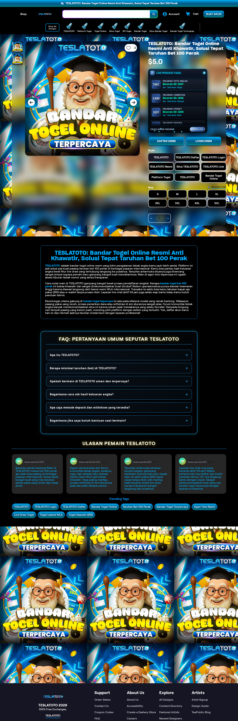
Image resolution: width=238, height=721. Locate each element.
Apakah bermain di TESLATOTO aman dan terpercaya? (89, 381)
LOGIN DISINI (203, 141)
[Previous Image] (31, 102)
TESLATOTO (52, 265)
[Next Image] (133, 102)
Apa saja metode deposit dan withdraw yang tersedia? (90, 407)
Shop (23, 14)
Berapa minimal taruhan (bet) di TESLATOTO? (83, 368)
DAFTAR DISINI (166, 141)
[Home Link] (45, 14)
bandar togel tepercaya (98, 301)
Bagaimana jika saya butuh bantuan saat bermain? (88, 420)
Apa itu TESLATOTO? (64, 355)
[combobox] (106, 14)
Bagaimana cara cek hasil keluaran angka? (82, 394)
